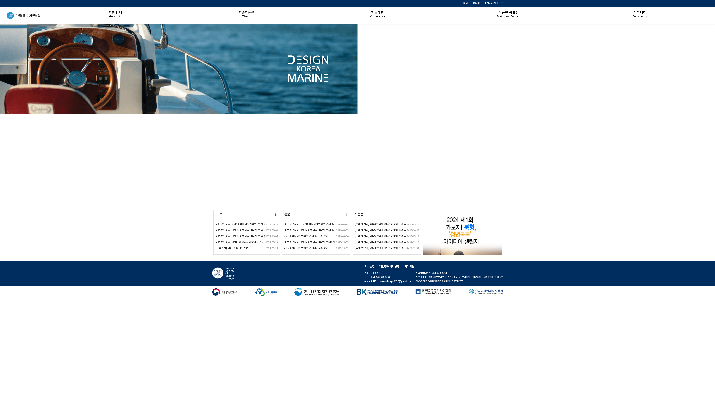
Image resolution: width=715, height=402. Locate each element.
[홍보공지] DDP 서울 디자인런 (246, 248)
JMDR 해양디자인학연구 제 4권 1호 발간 (316, 236)
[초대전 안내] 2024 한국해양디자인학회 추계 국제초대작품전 (387, 248)
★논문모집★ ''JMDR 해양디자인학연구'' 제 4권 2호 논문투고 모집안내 (246, 230)
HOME (466, 3)
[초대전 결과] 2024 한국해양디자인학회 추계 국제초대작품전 (387, 242)
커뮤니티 (640, 14)
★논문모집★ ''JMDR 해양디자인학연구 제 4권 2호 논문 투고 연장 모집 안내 (316, 224)
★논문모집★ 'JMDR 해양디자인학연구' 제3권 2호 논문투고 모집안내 (246, 242)
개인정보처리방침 (389, 266)
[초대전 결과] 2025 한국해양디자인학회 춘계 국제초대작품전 (387, 236)
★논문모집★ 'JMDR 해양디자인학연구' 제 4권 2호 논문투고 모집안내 (316, 230)
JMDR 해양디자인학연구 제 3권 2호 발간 (316, 248)
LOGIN (476, 3)
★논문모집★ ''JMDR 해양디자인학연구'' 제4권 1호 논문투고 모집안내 (246, 236)
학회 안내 (115, 14)
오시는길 (369, 266)
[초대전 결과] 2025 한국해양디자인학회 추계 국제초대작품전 (387, 230)
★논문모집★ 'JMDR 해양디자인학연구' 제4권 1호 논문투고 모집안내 (316, 242)
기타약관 (409, 266)
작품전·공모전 (509, 14)
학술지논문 (246, 14)
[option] (357, 69)
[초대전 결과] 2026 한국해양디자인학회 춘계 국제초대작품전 (387, 224)
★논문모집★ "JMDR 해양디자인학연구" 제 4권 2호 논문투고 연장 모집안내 (246, 224)
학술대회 (377, 14)
